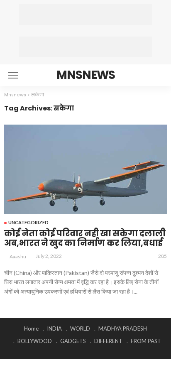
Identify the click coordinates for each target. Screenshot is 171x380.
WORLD (80, 328)
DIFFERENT (108, 341)
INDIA (54, 328)
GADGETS (73, 341)
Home (31, 328)
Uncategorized (28, 222)
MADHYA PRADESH (122, 328)
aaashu (18, 256)
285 (162, 256)
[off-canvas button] (13, 75)
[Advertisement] (85, 14)
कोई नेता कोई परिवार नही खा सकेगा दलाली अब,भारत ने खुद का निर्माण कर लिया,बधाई (84, 238)
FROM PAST (146, 341)
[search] (156, 75)
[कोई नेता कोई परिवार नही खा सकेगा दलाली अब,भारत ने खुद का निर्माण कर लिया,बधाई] (85, 169)
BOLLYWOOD (34, 341)
